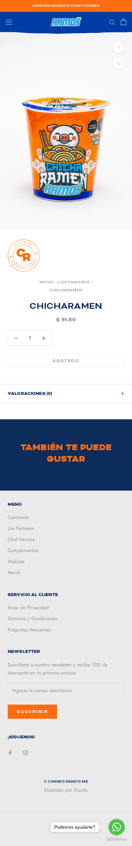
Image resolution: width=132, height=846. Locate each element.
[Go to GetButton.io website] (116, 839)
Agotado (66, 361)
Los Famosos (73, 282)
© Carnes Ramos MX (66, 781)
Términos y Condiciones (32, 618)
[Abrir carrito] (123, 22)
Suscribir (32, 711)
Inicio (46, 282)
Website (16, 561)
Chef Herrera (21, 539)
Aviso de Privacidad (28, 607)
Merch (14, 572)
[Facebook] (10, 752)
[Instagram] (25, 752)
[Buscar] (112, 22)
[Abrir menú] (9, 22)
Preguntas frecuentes (29, 629)
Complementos (23, 550)
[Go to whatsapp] (117, 827)
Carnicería (18, 517)
